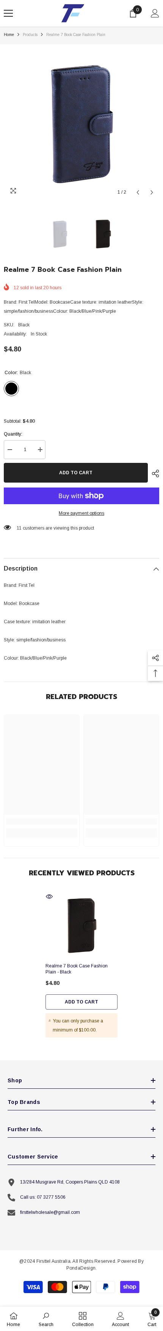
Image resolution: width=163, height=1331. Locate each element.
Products (30, 35)
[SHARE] (153, 473)
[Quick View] (49, 896)
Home (9, 35)
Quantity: (13, 434)
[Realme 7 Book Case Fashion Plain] (81, 925)
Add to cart (75, 472)
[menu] (8, 13)
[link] (41, 821)
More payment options (81, 513)
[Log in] (155, 13)
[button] (137, 192)
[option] (81, 122)
